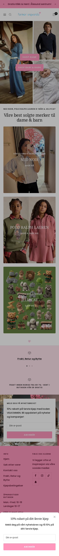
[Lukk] (55, 517)
